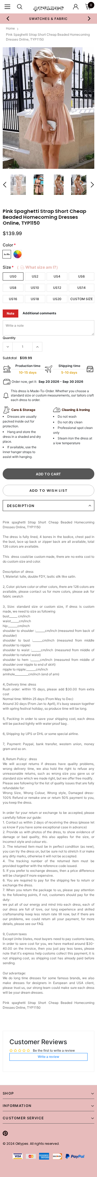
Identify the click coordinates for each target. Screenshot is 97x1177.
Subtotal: (10, 358)
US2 (35, 276)
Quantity (9, 338)
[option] (48, 18)
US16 (13, 299)
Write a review (48, 1057)
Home (10, 28)
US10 (35, 288)
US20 (57, 299)
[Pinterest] (5, 1133)
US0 (13, 276)
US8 (13, 288)
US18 (35, 299)
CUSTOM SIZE (81, 299)
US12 (57, 288)
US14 (81, 288)
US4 (57, 276)
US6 (81, 276)
